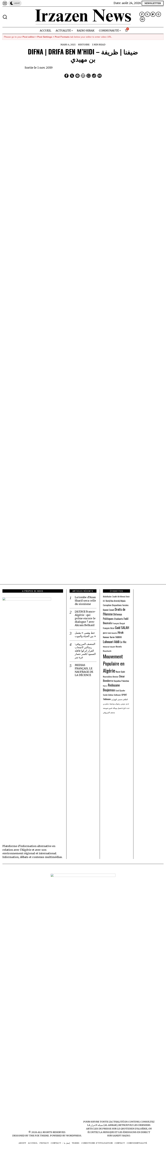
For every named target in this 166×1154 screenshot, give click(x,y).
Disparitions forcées (120, 605)
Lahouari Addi (111, 641)
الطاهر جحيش (123, 699)
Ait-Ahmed (121, 596)
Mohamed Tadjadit (109, 646)
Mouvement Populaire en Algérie (113, 663)
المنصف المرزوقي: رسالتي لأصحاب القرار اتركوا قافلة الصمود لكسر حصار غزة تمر (85, 650)
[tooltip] (141, 14)
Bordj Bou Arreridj (113, 600)
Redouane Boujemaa (111, 687)
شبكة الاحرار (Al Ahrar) (104, 1125)
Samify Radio (121, 1135)
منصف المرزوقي (109, 712)
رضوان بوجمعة (114, 703)
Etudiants (118, 618)
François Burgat (119, 623)
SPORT (124, 694)
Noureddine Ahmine (110, 676)
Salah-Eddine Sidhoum (112, 694)
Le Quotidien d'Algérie (132, 1128)
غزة (124, 707)
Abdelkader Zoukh (110, 596)
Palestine (125, 680)
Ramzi (105, 685)
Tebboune (107, 699)
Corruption (107, 605)
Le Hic (123, 642)
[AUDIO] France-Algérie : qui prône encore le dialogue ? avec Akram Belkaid (85, 618)
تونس (123, 703)
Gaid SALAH (122, 627)
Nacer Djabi (120, 671)
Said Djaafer (120, 690)
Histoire (83, 44)
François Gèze (108, 628)
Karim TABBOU (116, 637)
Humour (106, 637)
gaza (105, 632)
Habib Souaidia (112, 633)
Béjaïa (122, 600)
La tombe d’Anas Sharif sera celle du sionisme (85, 601)
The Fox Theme (39, 1135)
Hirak (121, 632)
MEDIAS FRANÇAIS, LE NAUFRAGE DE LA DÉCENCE (84, 670)
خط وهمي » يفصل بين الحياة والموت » (85, 634)
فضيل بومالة (117, 708)
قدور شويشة (107, 708)
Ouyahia (117, 680)
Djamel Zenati (108, 609)
